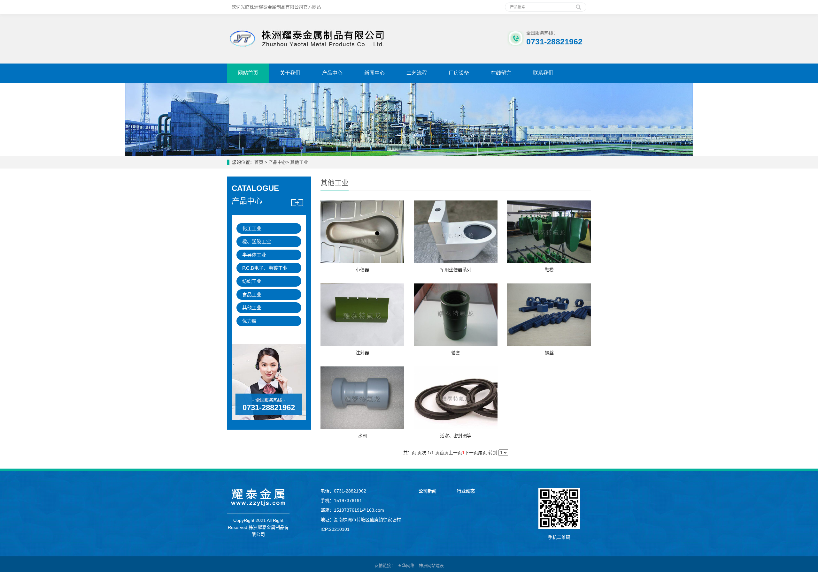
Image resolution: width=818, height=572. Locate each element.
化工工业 (251, 228)
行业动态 (466, 490)
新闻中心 (374, 73)
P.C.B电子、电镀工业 (265, 268)
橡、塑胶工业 (256, 241)
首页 (258, 162)
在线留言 (501, 73)
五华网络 (406, 565)
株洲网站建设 (431, 565)
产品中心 (332, 73)
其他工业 (299, 162)
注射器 (362, 352)
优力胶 (249, 321)
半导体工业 (254, 255)
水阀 (362, 435)
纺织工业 (251, 281)
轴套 (455, 352)
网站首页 (248, 73)
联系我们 (543, 73)
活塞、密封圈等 (455, 435)
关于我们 (290, 73)
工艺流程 (416, 73)
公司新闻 (427, 490)
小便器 (362, 269)
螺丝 (549, 352)
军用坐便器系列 (455, 269)
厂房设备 (459, 73)
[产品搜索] (578, 5)
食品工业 (251, 294)
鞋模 (549, 269)
